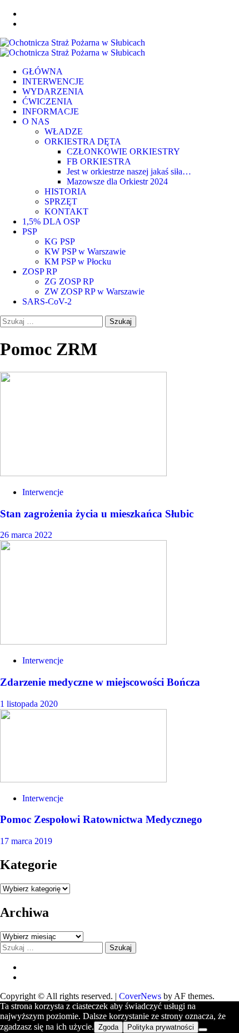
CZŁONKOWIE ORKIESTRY (123, 151)
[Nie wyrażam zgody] (202, 1029)
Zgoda (108, 1027)
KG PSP (59, 241)
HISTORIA (65, 191)
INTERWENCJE (53, 81)
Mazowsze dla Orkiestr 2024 (117, 181)
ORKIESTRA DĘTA (82, 141)
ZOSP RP (39, 271)
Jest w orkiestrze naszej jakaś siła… (129, 171)
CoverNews (140, 996)
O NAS (35, 121)
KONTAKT (66, 211)
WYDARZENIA (53, 91)
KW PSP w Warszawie (85, 251)
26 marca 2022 (26, 535)
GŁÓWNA (42, 71)
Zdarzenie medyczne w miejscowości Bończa (100, 682)
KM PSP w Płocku (77, 261)
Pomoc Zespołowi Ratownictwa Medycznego (101, 819)
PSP (29, 231)
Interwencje (42, 492)
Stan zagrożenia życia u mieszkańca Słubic (96, 514)
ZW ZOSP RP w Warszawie (94, 291)
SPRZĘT (60, 201)
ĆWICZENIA (47, 101)
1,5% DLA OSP (51, 221)
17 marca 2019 (26, 841)
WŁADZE (63, 131)
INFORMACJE (50, 111)
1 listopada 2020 (29, 703)
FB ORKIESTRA (99, 161)
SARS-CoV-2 (47, 301)
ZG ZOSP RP (69, 281)
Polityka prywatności (160, 1027)
